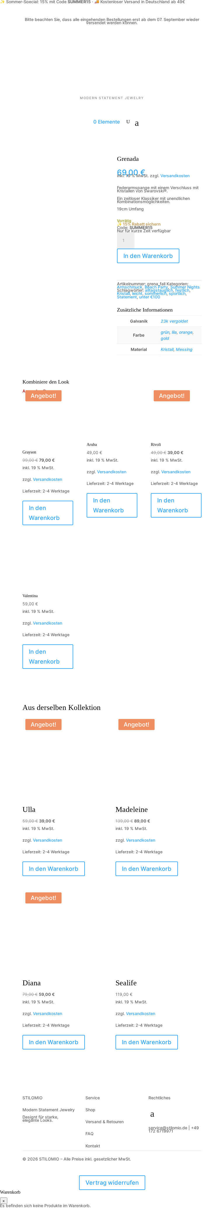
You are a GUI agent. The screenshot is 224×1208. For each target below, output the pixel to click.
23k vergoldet (174, 321)
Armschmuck (129, 286)
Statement (127, 296)
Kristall (123, 293)
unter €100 (149, 296)
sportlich (177, 293)
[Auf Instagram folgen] (165, 1146)
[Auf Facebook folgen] (153, 1146)
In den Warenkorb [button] (108, 505)
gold (165, 338)
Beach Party (156, 286)
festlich (182, 290)
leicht (137, 293)
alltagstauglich (159, 290)
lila (174, 332)
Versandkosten (175, 175)
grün (165, 332)
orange (185, 332)
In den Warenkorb (148, 255)
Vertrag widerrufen (112, 1182)
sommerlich (156, 293)
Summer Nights (185, 286)
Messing (184, 349)
